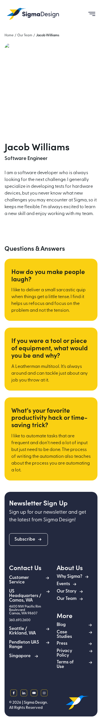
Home (9, 35)
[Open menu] (89, 14)
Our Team (24, 35)
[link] (33, 14)
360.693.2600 (20, 620)
